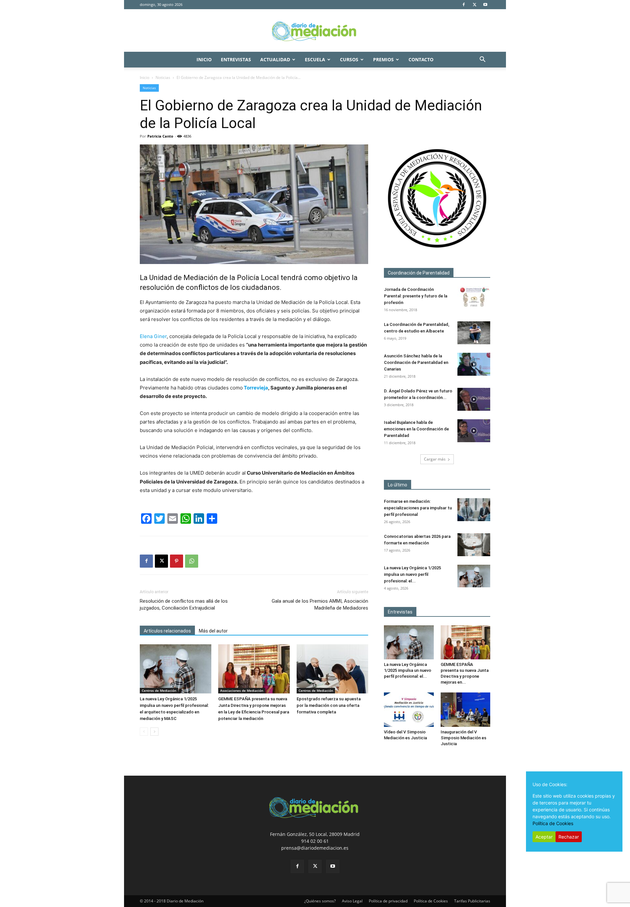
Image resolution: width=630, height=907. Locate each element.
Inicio (204, 59)
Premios (383, 59)
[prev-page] (144, 731)
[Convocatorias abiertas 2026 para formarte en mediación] (473, 544)
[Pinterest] (176, 561)
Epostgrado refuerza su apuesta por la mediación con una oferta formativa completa (329, 705)
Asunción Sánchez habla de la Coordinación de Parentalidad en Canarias (416, 362)
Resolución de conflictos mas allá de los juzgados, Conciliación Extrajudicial (184, 604)
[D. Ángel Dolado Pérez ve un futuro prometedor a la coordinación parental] (473, 399)
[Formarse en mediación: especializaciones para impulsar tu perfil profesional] (473, 509)
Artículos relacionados (167, 630)
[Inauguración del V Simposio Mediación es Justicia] (466, 709)
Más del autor (213, 630)
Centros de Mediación (159, 690)
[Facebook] (464, 4)
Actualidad (275, 59)
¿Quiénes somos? (320, 901)
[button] (482, 60)
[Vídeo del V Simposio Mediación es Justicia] (409, 709)
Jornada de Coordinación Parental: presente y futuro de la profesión (415, 296)
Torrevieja (255, 388)
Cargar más (435, 459)
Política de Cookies (431, 901)
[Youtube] (485, 4)
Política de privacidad (388, 901)
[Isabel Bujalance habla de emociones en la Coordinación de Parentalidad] (473, 430)
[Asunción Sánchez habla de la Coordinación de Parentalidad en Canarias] (473, 364)
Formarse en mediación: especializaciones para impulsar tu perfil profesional (418, 508)
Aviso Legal (352, 901)
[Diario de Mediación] (315, 31)
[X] (474, 4)
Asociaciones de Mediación (241, 690)
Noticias (163, 77)
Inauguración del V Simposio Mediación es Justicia (463, 737)
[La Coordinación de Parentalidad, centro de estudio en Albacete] (473, 332)
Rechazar (568, 837)
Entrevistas (236, 59)
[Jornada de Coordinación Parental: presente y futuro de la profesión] (473, 297)
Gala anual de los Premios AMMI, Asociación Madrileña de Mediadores (320, 604)
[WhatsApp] (191, 561)
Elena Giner (153, 336)
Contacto (421, 59)
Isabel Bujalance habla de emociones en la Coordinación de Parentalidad (416, 429)
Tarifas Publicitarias (472, 901)
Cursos (349, 59)
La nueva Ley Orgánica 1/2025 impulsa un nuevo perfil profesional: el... (412, 574)
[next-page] (154, 731)
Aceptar (544, 837)
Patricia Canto (160, 136)
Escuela (315, 59)
